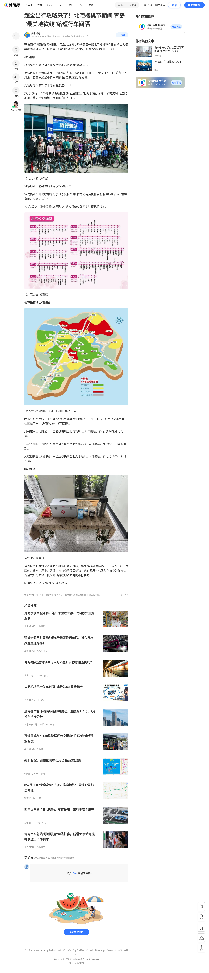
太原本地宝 (29, 700)
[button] (176, 26)
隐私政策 (61, 950)
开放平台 (71, 950)
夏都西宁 (28, 823)
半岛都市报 (29, 626)
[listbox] (76, 726)
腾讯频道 (118, 950)
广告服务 (80, 950)
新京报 (27, 798)
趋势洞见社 (29, 651)
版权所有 (80, 963)
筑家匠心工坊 (30, 724)
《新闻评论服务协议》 (65, 857)
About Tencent (40, 950)
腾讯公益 (99, 950)
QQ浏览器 (108, 950)
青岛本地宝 (29, 675)
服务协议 (52, 950)
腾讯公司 (72, 963)
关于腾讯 (28, 950)
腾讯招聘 (89, 950)
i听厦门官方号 (31, 774)
